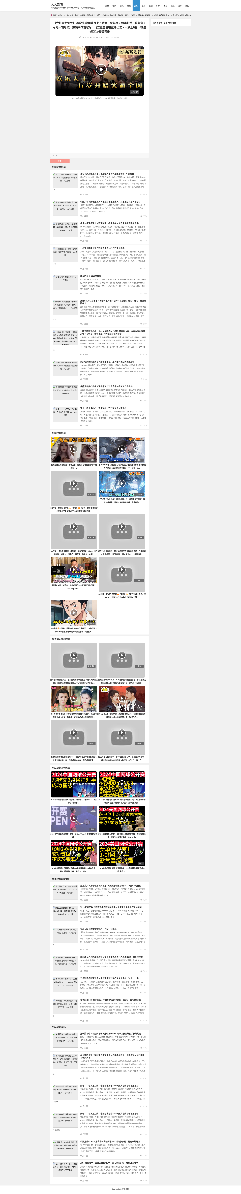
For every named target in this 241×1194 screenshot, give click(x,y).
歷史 (136, 6)
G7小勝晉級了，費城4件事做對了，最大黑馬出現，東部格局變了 (109, 1163)
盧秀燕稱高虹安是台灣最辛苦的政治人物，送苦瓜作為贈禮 (106, 386)
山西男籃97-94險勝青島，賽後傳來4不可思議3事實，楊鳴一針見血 (110, 1142)
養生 (165, 6)
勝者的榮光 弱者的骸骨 (90, 276)
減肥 (180, 6)
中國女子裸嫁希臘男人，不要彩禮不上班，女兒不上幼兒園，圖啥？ (110, 202)
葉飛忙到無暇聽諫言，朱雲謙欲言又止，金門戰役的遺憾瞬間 (107, 362)
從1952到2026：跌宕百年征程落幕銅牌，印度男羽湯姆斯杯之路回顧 (111, 907)
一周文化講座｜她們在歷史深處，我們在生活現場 (102, 248)
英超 (151, 6)
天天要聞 (57, 4)
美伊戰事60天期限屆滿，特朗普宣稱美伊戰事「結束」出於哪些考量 (110, 1000)
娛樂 (114, 6)
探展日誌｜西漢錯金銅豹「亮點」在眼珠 (98, 929)
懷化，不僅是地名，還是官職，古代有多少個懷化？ (103, 408)
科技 (55, 1034)
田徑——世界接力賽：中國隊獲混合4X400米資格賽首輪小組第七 (109, 1114)
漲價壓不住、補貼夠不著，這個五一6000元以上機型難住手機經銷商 (110, 1034)
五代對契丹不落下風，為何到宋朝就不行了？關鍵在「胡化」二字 (109, 978)
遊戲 (143, 6)
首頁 (107, 6)
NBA (158, 6)
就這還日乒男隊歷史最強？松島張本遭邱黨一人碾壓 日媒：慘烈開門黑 (111, 957)
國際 (187, 6)
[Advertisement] (100, 118)
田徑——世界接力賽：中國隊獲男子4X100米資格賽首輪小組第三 (109, 1086)
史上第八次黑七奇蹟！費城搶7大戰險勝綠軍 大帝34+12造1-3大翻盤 (110, 886)
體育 (129, 6)
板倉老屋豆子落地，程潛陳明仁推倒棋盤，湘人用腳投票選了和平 (109, 223)
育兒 (55, 1056)
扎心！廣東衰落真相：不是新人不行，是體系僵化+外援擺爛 (107, 174)
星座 (173, 6)
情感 (122, 6)
